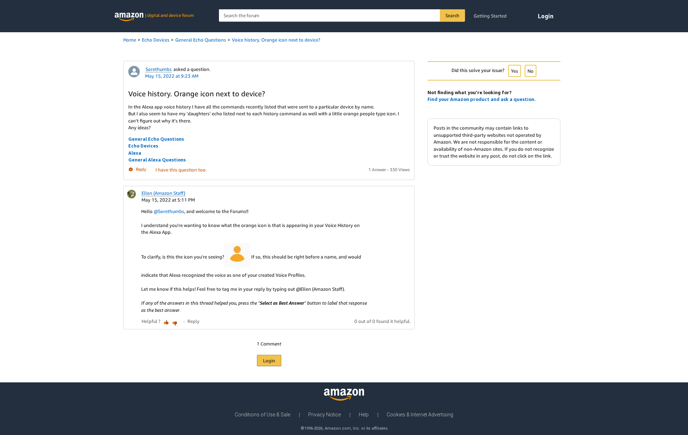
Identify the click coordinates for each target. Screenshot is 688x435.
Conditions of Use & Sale (262, 414)
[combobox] (342, 15)
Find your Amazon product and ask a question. (481, 99)
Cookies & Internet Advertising (420, 414)
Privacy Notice (324, 414)
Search (452, 15)
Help (364, 414)
